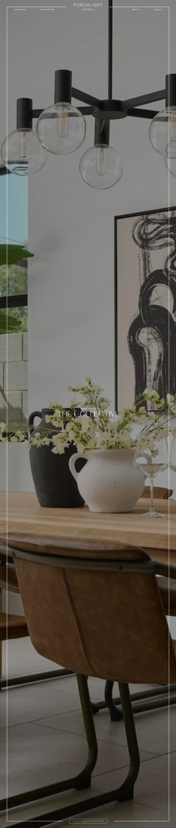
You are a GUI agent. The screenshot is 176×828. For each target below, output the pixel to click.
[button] (20, 9)
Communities (20, 10)
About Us (136, 9)
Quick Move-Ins (47, 9)
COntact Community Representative (88, 821)
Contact (158, 10)
